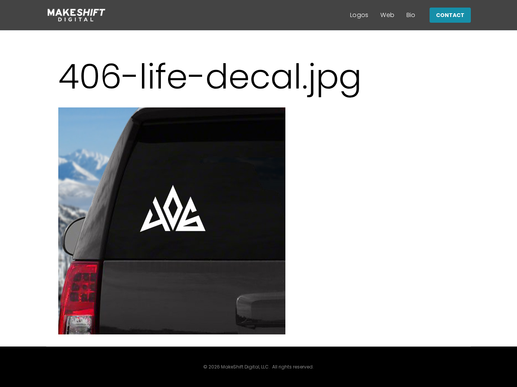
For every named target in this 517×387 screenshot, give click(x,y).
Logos (359, 15)
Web (387, 15)
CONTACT (450, 15)
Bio (411, 15)
